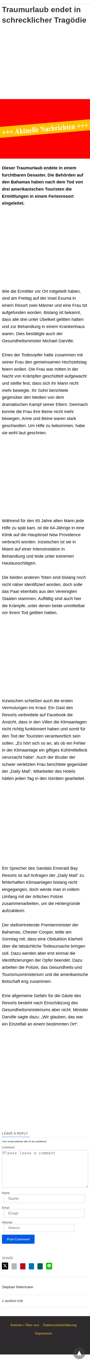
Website (7, 1222)
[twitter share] (5, 1266)
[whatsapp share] (40, 1266)
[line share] (49, 1266)
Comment (8, 1147)
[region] (45, 61)
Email (5, 1207)
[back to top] (79, 1353)
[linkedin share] (31, 1266)
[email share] (14, 1266)
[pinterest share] (22, 1266)
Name (6, 1193)
